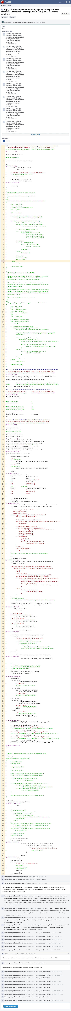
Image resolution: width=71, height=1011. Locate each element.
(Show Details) (47, 933)
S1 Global (43, 879)
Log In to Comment (10, 1006)
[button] (69, 2)
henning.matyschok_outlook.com (22, 22)
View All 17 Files (35, 134)
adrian (8, 141)
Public (13, 17)
